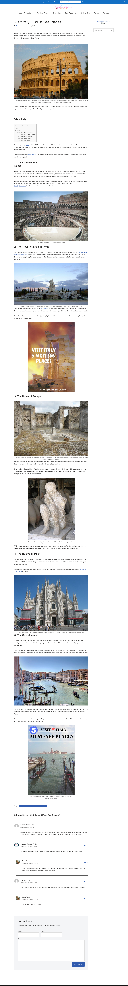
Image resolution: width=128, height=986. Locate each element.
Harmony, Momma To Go (28, 844)
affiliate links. (32, 154)
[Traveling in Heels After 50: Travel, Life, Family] (64, 7)
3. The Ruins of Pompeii (25, 136)
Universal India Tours (27, 825)
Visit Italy (19, 130)
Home (20, 13)
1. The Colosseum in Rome (26, 132)
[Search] (112, 30)
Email (42, 931)
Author (20, 931)
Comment (21, 939)
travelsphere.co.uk (20, 186)
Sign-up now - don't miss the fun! (49, 2)
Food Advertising (102, 21)
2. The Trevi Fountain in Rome (27, 134)
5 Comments (40, 26)
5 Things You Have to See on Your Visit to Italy (32, 806)
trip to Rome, (44, 308)
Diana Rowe (19, 26)
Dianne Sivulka (25, 880)
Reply (86, 826)
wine (27, 145)
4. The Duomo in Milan (25, 138)
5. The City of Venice (24, 140)
